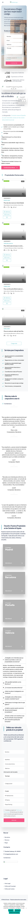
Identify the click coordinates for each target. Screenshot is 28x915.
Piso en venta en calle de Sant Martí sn (15, 331)
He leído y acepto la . (14, 58)
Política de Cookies (10, 889)
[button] (14, 356)
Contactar (14, 63)
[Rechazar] (26, 908)
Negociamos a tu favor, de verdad (14, 360)
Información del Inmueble (10, 772)
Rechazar (17, 910)
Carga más (14, 343)
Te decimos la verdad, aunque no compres (14, 379)
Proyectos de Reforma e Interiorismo (12, 375)
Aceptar (11, 910)
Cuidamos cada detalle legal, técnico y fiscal (13, 363)
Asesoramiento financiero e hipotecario (12, 368)
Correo (8, 214)
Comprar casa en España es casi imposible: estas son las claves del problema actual (14, 118)
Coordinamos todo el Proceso (13, 371)
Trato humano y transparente (13, 386)
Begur (6, 842)
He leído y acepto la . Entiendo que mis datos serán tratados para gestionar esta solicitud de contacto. (13, 813)
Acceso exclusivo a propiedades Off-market (14, 356)
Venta (22, 181)
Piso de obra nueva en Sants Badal (14, 203)
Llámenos (7, 211)
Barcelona (7, 837)
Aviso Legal (7, 883)
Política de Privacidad (10, 886)
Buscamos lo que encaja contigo (14, 383)
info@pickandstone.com (11, 854)
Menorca (7, 840)
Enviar (14, 820)
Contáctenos (7, 857)
